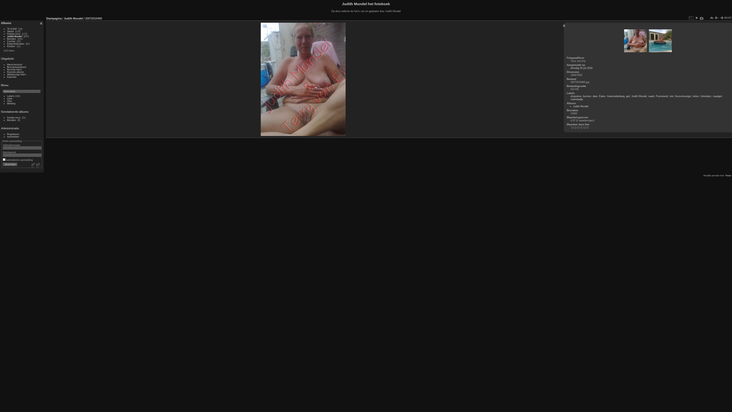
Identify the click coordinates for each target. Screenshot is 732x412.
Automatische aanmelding (19, 160)
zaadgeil (717, 96)
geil (628, 96)
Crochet (11, 41)
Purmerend (662, 96)
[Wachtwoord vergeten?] (37, 165)
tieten (696, 96)
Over (9, 101)
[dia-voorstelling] (696, 17)
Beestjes (11, 39)
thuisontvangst (683, 96)
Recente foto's (14, 69)
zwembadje (577, 99)
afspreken (576, 96)
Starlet (10, 31)
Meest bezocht (14, 64)
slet (671, 96)
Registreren (13, 134)
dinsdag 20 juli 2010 (581, 68)
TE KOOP (12, 29)
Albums (6, 23)
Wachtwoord (9, 152)
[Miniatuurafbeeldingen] (711, 17)
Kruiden (11, 46)
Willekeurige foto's (16, 74)
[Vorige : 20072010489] (716, 17)
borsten (587, 96)
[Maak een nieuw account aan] (32, 165)
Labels (10, 96)
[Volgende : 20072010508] (721, 17)
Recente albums (15, 72)
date (595, 96)
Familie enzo (13, 34)
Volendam (705, 96)
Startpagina (54, 18)
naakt (651, 96)
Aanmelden (13, 136)
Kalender (12, 77)
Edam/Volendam (15, 44)
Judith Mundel (14, 36)
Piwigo (728, 175)
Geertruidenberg (615, 96)
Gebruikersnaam (11, 145)
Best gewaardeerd (16, 67)
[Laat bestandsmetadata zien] (701, 17)
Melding (11, 103)
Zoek (9, 98)
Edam (602, 96)
